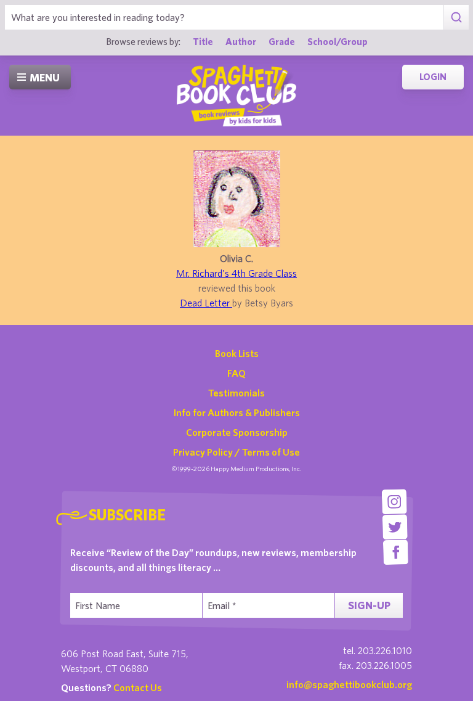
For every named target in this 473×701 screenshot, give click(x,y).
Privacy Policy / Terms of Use (236, 451)
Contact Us (137, 687)
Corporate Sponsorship (237, 432)
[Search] (456, 17)
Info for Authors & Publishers (237, 412)
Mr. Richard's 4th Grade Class (236, 273)
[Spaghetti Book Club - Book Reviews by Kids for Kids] (236, 95)
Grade (282, 41)
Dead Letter (206, 302)
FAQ (236, 373)
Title (203, 41)
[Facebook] (395, 552)
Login (433, 77)
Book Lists (237, 353)
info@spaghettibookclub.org (349, 684)
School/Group (337, 41)
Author (240, 41)
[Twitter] (395, 526)
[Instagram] (394, 501)
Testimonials (236, 392)
